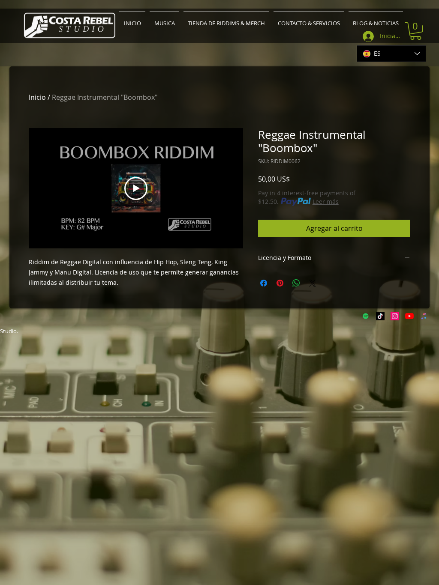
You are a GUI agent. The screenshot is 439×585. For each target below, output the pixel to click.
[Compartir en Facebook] (264, 283)
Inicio (37, 97)
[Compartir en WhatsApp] (296, 283)
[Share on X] (312, 283)
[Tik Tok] (380, 316)
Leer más (326, 201)
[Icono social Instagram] (395, 316)
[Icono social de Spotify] (365, 316)
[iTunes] (424, 316)
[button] (415, 31)
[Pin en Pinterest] (280, 283)
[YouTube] (409, 316)
